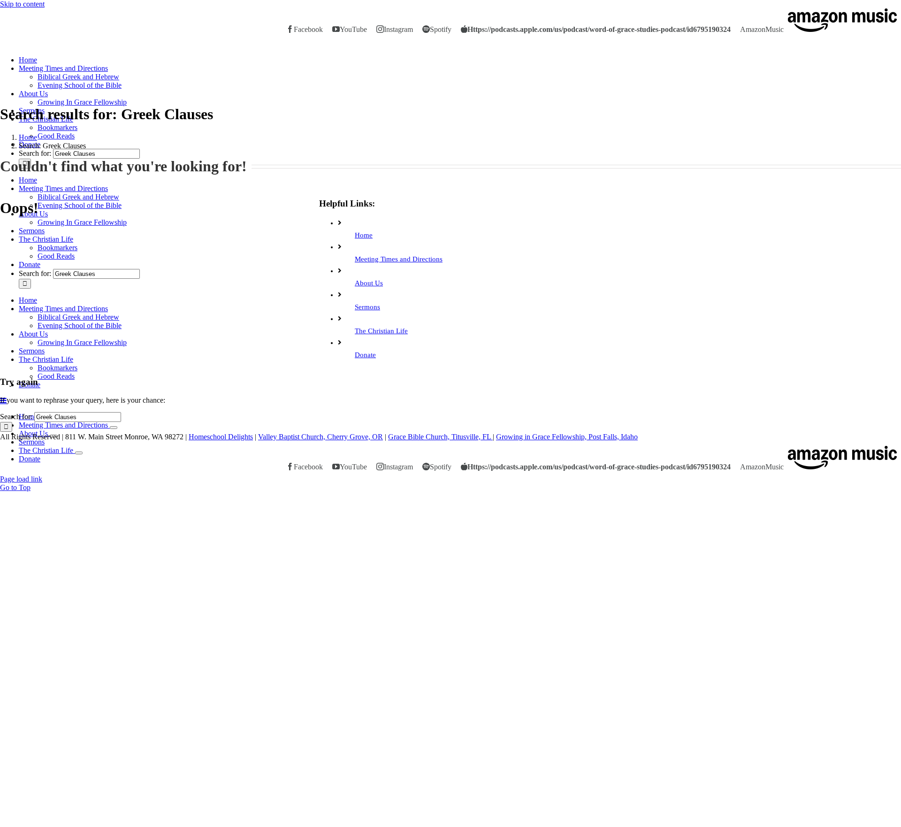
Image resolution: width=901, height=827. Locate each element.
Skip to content (22, 4)
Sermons (367, 307)
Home (364, 235)
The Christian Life (381, 331)
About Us (369, 283)
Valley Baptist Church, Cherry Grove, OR (320, 437)
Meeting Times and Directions (399, 259)
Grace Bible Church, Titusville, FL (440, 437)
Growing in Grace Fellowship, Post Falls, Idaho (567, 437)
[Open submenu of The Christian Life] (79, 453)
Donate (365, 355)
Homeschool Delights (221, 437)
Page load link (21, 479)
